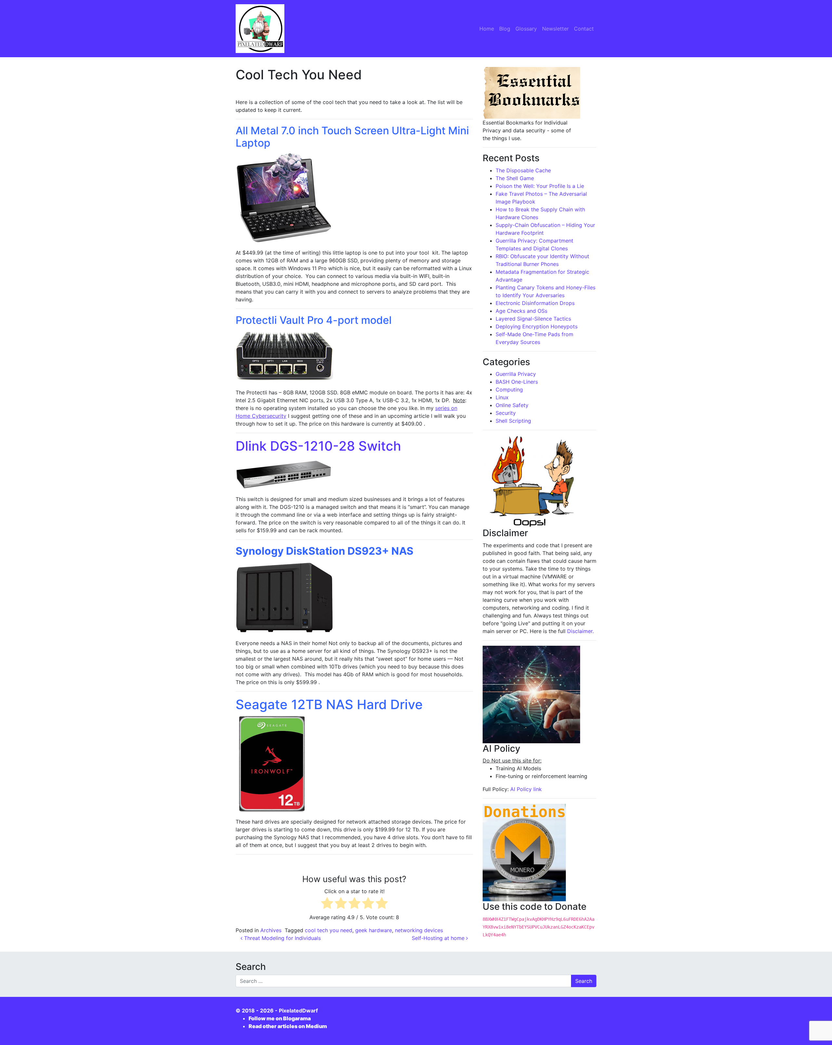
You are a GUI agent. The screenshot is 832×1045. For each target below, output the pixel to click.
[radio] (327, 904)
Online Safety (512, 405)
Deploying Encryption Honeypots (537, 326)
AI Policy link (526, 789)
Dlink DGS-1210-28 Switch (318, 446)
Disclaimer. (580, 631)
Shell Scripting (513, 420)
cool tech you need (328, 930)
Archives (270, 930)
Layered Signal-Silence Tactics (533, 318)
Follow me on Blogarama (280, 1018)
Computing (509, 389)
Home (486, 28)
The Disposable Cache (523, 170)
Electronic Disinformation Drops (535, 303)
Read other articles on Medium (288, 1026)
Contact (584, 28)
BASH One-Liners (517, 381)
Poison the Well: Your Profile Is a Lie (540, 186)
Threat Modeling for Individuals (281, 938)
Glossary (526, 28)
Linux (502, 397)
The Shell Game (515, 178)
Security (506, 413)
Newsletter (555, 28)
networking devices (419, 930)
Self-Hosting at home (439, 938)
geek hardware (373, 930)
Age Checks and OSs (521, 311)
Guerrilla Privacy (516, 374)
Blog (504, 28)
